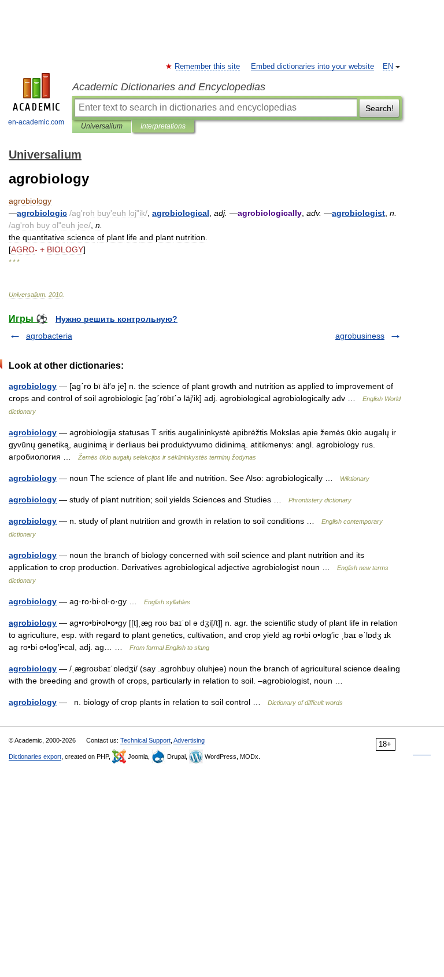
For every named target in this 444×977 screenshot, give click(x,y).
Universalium (102, 126)
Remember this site (208, 67)
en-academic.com (36, 122)
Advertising (189, 740)
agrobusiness (359, 335)
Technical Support (145, 740)
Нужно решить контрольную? (116, 319)
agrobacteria (49, 335)
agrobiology (33, 386)
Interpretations (163, 126)
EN (388, 67)
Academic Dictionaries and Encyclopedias (168, 87)
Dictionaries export (35, 756)
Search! (379, 108)
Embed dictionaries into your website (312, 67)
